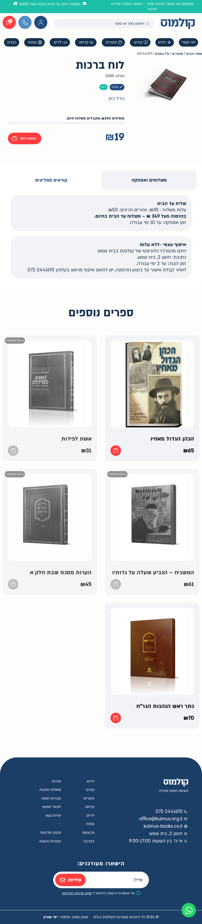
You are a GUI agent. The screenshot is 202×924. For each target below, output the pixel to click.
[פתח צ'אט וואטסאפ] (188, 910)
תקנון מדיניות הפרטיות (77, 893)
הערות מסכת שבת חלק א (61, 572)
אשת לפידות (76, 439)
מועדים (177, 54)
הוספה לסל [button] (115, 450)
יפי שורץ (50, 917)
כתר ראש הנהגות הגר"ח (165, 706)
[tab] (149, 180)
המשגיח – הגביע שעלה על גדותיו (153, 572)
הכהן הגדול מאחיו (172, 439)
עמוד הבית (194, 54)
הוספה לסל (28, 138)
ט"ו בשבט (162, 54)
